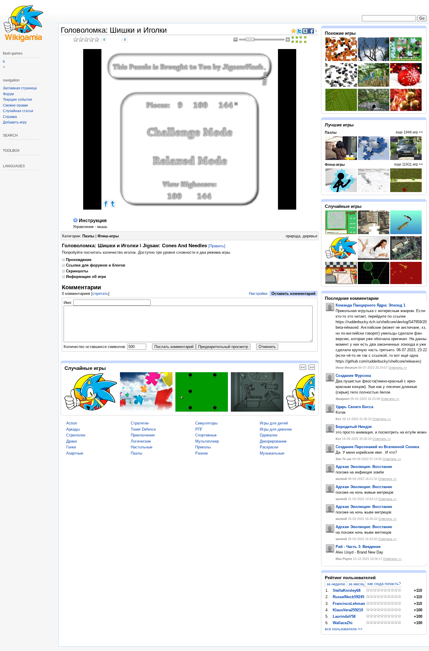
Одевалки (268, 435)
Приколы (203, 447)
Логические (141, 441)
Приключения (143, 435)
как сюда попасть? (384, 584)
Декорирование (273, 441)
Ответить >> (397, 367)
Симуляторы (206, 423)
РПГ (199, 429)
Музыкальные (272, 453)
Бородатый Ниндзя (354, 426)
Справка (10, 117)
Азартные (74, 453)
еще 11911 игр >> (408, 164)
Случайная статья (18, 111)
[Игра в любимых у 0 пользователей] (117, 40)
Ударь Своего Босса (354, 407)
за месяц (356, 584)
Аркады (73, 429)
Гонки (71, 447)
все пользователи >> (343, 629)
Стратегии (140, 423)
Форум (8, 94)
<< (303, 367)
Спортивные (206, 435)
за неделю (336, 584)
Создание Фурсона (353, 375)
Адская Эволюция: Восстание (364, 466)
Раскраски (269, 447)
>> (311, 367)
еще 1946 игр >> (409, 132)
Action (71, 423)
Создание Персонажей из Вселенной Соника (377, 447)
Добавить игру (15, 122)
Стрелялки (75, 435)
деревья (310, 236)
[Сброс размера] (294, 39)
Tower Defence (143, 429)
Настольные (141, 447)
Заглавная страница (20, 88)
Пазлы (88, 236)
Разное (201, 453)
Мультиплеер (207, 441)
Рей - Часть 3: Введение (358, 546)
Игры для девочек (276, 429)
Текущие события (17, 100)
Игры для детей (274, 423)
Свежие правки (15, 105)
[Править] (216, 246)
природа (293, 236)
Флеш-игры (108, 236)
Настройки (258, 293)
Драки (71, 441)
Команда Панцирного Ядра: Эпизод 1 (370, 305)
